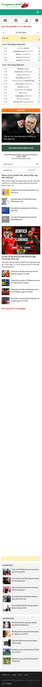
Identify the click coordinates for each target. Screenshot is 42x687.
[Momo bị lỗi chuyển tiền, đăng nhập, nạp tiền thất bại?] (21, 159)
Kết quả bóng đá (16, 20)
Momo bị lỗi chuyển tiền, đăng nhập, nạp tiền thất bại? (20, 176)
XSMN (26, 675)
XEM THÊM (21, 110)
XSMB (14, 675)
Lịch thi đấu (5, 20)
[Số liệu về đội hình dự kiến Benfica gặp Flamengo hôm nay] (21, 240)
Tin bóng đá (37, 20)
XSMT (20, 675)
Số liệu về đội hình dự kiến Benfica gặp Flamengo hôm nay (19, 257)
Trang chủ (6, 675)
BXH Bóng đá (26, 20)
